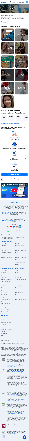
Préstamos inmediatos (20, 250)
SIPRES (8, 406)
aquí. (18, 139)
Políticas (3, 338)
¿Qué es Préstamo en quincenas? (6, 271)
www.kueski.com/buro (11, 366)
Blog (16, 290)
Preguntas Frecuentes (6, 252)
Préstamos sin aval (19, 255)
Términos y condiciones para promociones (6, 258)
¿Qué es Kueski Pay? (6, 290)
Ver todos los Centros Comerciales (10, 123)
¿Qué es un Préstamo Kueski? (20, 271)
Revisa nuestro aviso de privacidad (15, 413)
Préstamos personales (20, 248)
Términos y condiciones (6, 255)
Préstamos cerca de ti (20, 259)
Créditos (17, 264)
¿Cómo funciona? (5, 247)
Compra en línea (5, 297)
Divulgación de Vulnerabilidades (5, 332)
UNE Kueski (3, 324)
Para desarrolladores (6, 311)
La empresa (18, 287)
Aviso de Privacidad (20, 297)
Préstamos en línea (19, 243)
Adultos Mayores (5, 340)
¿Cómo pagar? (4, 250)
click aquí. (14, 433)
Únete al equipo (19, 292)
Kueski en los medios (20, 294)
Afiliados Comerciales (6, 335)
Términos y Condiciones (15, 394)
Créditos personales (20, 262)
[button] (27, 2)
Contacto (3, 326)
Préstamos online (19, 252)
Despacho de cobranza (6, 329)
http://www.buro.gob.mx (12, 365)
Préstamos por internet (20, 257)
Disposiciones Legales (20, 299)
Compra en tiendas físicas (7, 299)
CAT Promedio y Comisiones (5, 319)
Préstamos (17, 241)
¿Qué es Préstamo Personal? (5, 244)
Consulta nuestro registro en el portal (15, 400)
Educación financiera (6, 322)
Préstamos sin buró (19, 245)
